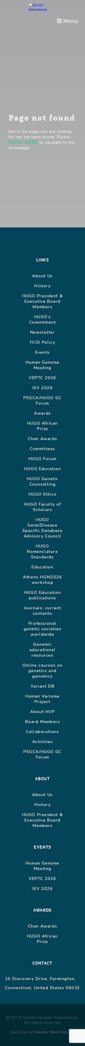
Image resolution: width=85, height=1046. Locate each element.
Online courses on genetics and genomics (42, 671)
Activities (42, 741)
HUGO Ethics (43, 494)
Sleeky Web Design (54, 1032)
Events (42, 352)
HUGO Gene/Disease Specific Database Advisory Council (42, 528)
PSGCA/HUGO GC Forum (42, 400)
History (42, 286)
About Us (42, 276)
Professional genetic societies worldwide (42, 629)
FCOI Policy (42, 342)
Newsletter (42, 332)
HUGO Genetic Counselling (42, 481)
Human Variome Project (42, 698)
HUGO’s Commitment (42, 319)
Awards (42, 413)
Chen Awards (42, 438)
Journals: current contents (42, 610)
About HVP (42, 711)
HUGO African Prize (42, 426)
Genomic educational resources (42, 650)
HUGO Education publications (42, 595)
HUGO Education (42, 468)
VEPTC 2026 (42, 378)
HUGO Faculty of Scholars (42, 507)
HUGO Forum (43, 458)
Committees (42, 448)
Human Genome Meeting (42, 365)
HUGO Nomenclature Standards (42, 551)
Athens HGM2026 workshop (42, 579)
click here (23, 142)
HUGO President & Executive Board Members (42, 301)
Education (42, 567)
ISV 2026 (42, 388)
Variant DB (43, 686)
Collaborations (42, 731)
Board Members (42, 721)
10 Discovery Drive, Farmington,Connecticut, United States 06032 (42, 983)
